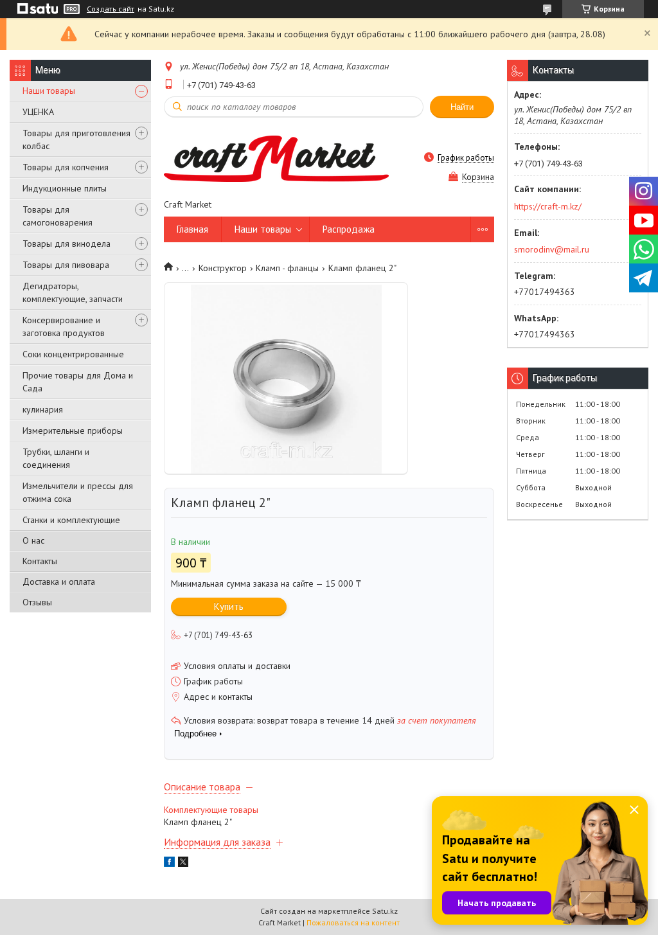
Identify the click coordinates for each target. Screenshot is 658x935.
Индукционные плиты (64, 188)
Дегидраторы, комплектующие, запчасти (72, 292)
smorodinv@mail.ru (551, 249)
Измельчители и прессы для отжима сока (77, 492)
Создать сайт (110, 8)
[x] (183, 863)
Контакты (39, 561)
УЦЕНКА (38, 112)
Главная (192, 229)
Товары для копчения (65, 167)
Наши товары (48, 90)
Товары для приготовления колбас (76, 139)
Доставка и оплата (58, 581)
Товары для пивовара (65, 265)
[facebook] (169, 863)
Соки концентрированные (73, 354)
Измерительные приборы (72, 430)
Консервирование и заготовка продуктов (63, 326)
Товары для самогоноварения (57, 216)
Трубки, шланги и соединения (55, 458)
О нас (33, 540)
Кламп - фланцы (287, 268)
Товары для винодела (66, 243)
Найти (462, 107)
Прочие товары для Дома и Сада (77, 382)
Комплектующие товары (211, 809)
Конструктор (223, 268)
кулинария (42, 409)
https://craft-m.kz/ (548, 206)
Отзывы (37, 602)
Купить (229, 606)
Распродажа (349, 229)
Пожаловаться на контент (353, 922)
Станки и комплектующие (71, 520)
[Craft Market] (276, 157)
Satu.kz (385, 911)
